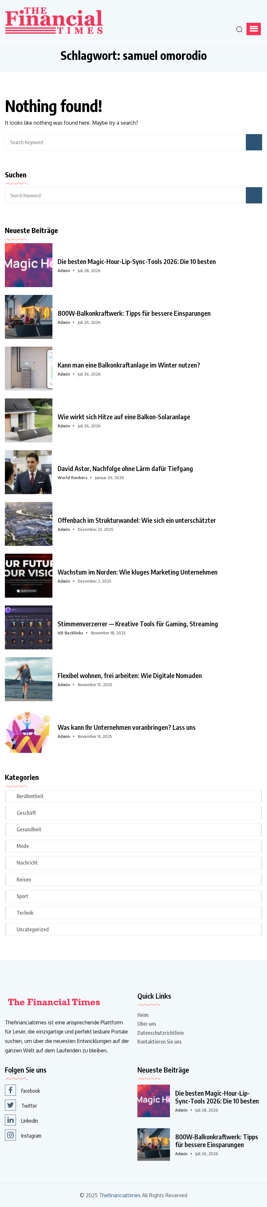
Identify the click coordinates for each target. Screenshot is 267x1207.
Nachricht (27, 862)
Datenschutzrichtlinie (160, 1033)
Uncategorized (33, 929)
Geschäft (26, 813)
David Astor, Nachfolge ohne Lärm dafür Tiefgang (125, 468)
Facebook (30, 1091)
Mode (23, 846)
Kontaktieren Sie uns (159, 1041)
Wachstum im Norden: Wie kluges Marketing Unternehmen (138, 572)
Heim (142, 1015)
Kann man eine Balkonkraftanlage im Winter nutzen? (129, 365)
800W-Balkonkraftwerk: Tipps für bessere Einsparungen (134, 313)
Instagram (31, 1135)
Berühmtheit (30, 796)
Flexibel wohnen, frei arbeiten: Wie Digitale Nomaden (130, 675)
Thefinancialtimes (120, 1195)
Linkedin (29, 1120)
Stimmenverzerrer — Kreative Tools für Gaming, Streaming (138, 624)
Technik (25, 912)
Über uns (146, 1023)
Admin (64, 270)
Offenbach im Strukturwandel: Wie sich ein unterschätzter (137, 520)
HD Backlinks (70, 632)
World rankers (72, 477)
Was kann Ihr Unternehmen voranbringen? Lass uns (127, 727)
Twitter (29, 1106)
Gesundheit (29, 829)
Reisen (24, 879)
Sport (22, 896)
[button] (253, 29)
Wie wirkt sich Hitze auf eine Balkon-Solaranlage (124, 417)
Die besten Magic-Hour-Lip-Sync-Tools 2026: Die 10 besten (137, 261)
